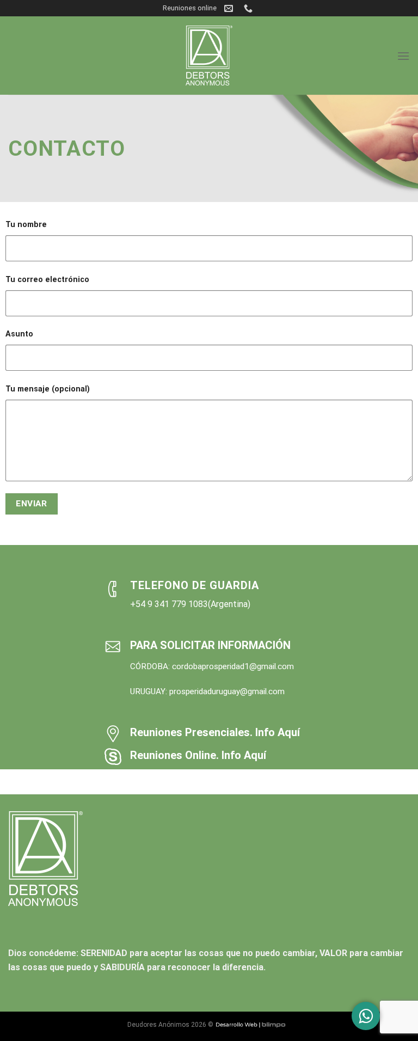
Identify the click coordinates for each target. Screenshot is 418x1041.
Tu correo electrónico (47, 279)
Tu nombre (26, 224)
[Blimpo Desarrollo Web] (250, 1024)
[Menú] (403, 55)
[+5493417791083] (249, 8)
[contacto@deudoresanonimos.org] (230, 8)
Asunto (19, 334)
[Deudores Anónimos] (209, 55)
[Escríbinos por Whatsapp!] (366, 1016)
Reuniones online (190, 8)
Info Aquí (277, 732)
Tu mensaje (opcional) (47, 389)
